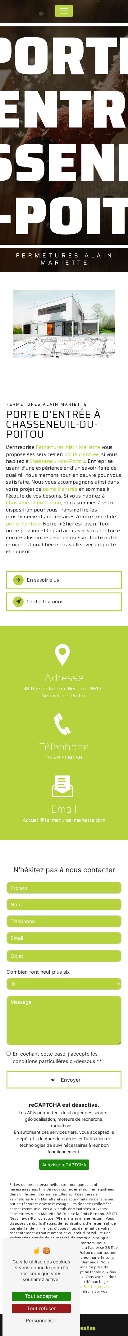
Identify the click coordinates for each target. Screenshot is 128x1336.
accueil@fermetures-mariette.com (64, 820)
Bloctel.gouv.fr (96, 1286)
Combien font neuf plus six (38, 972)
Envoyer (70, 1080)
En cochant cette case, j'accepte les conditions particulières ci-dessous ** (57, 1057)
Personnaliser (41, 1320)
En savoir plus (43, 580)
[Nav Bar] (64, 11)
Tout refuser (41, 1308)
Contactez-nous (45, 601)
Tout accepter (41, 1296)
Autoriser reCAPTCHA (64, 1164)
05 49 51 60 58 (64, 758)
